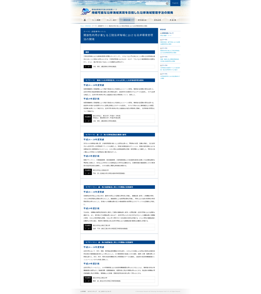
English (175, 3)
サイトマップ (93, 291)
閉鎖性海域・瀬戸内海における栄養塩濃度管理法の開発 (170, 42)
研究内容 (127, 19)
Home (85, 19)
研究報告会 (142, 19)
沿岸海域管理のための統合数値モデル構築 (170, 76)
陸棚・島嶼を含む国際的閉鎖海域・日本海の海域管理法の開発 (170, 59)
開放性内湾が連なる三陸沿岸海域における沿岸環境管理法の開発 (170, 50)
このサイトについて (105, 291)
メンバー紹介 (111, 19)
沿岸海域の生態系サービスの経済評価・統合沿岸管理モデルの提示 (170, 68)
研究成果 (157, 19)
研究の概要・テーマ (167, 34)
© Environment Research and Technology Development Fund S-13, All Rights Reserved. (158, 291)
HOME (84, 291)
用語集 (172, 19)
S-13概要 (96, 19)
